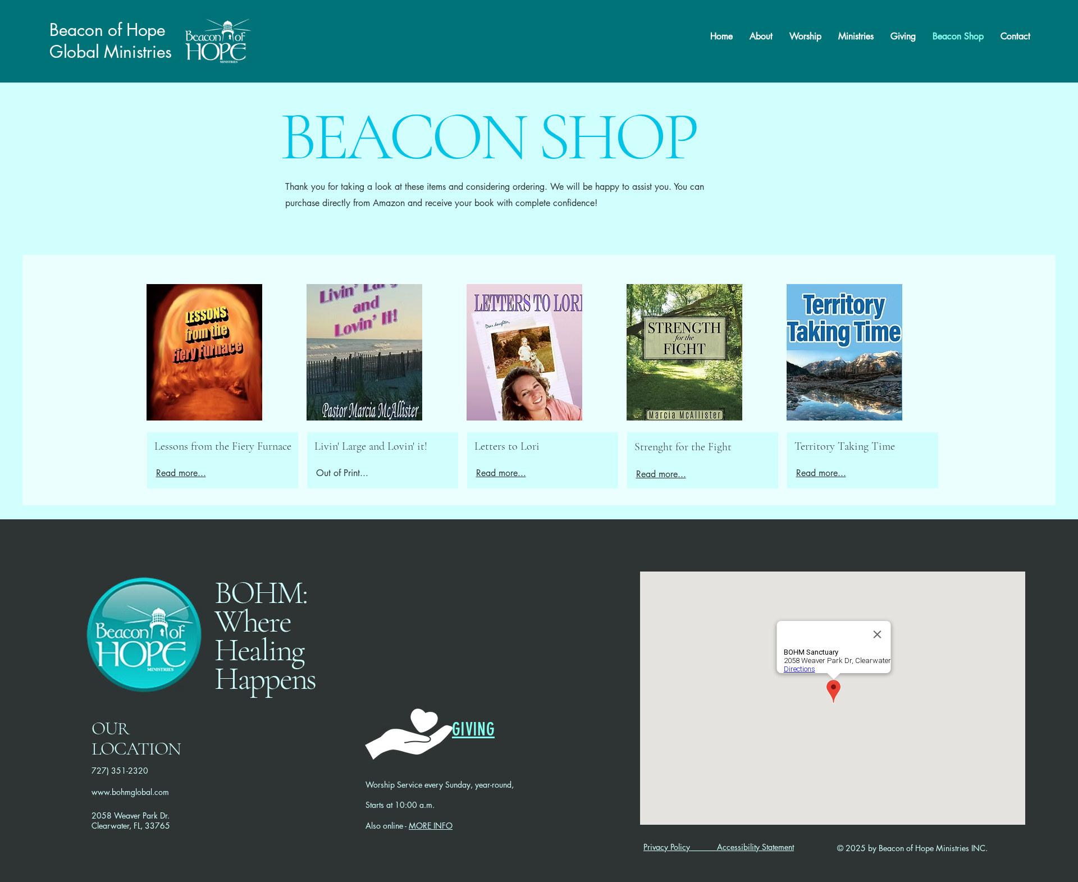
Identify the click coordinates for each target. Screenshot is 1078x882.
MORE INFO (431, 825)
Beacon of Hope (107, 30)
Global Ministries (110, 51)
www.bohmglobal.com (130, 792)
